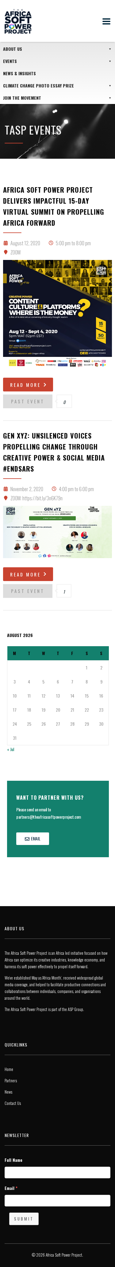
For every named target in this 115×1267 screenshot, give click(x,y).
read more (25, 384)
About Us (12, 49)
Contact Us (13, 1103)
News (8, 1092)
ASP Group (75, 1009)
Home (9, 1069)
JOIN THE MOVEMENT (22, 97)
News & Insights (19, 73)
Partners (11, 1080)
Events (10, 61)
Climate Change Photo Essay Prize (38, 85)
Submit (24, 1219)
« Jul (10, 749)
